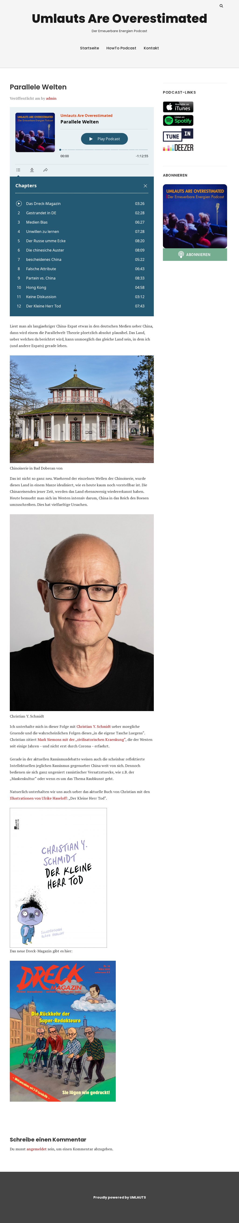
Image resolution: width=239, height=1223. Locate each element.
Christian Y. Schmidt (94, 726)
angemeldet (37, 1148)
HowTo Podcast (121, 48)
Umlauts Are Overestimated (119, 18)
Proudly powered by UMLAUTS (119, 1197)
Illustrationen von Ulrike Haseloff (38, 798)
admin (51, 98)
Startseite (89, 48)
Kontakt (151, 48)
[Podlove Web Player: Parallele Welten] (82, 211)
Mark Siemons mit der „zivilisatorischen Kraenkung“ (82, 739)
